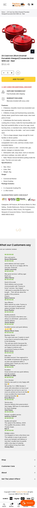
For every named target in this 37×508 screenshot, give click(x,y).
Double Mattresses (13, 207)
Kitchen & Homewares (27, 207)
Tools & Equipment (27, 212)
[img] (17, 254)
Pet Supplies (27, 209)
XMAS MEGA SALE (8, 214)
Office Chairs (17, 209)
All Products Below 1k (25, 204)
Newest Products (7, 209)
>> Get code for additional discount (17, 87)
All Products (13, 204)
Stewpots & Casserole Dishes (11, 212)
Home (3, 12)
